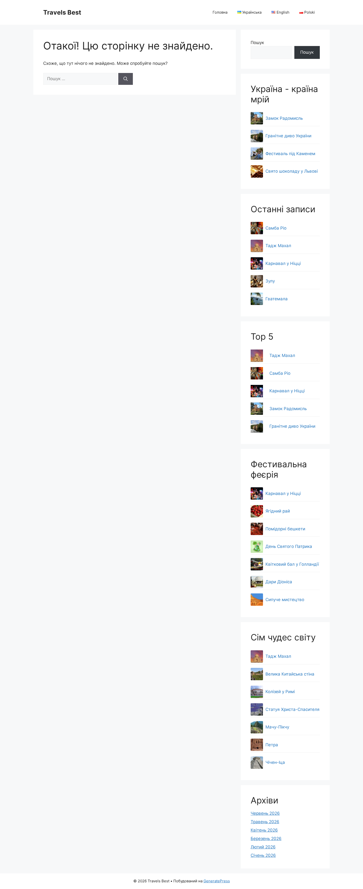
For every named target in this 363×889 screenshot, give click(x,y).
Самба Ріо (279, 373)
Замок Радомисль (288, 408)
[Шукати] (125, 79)
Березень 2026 (266, 838)
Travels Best (62, 12)
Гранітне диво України (292, 426)
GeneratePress (216, 881)
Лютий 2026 (263, 846)
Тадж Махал (282, 355)
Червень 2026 (265, 813)
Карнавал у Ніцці (287, 390)
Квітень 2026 (264, 830)
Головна (220, 12)
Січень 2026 (263, 855)
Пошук (257, 42)
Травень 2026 (265, 821)
